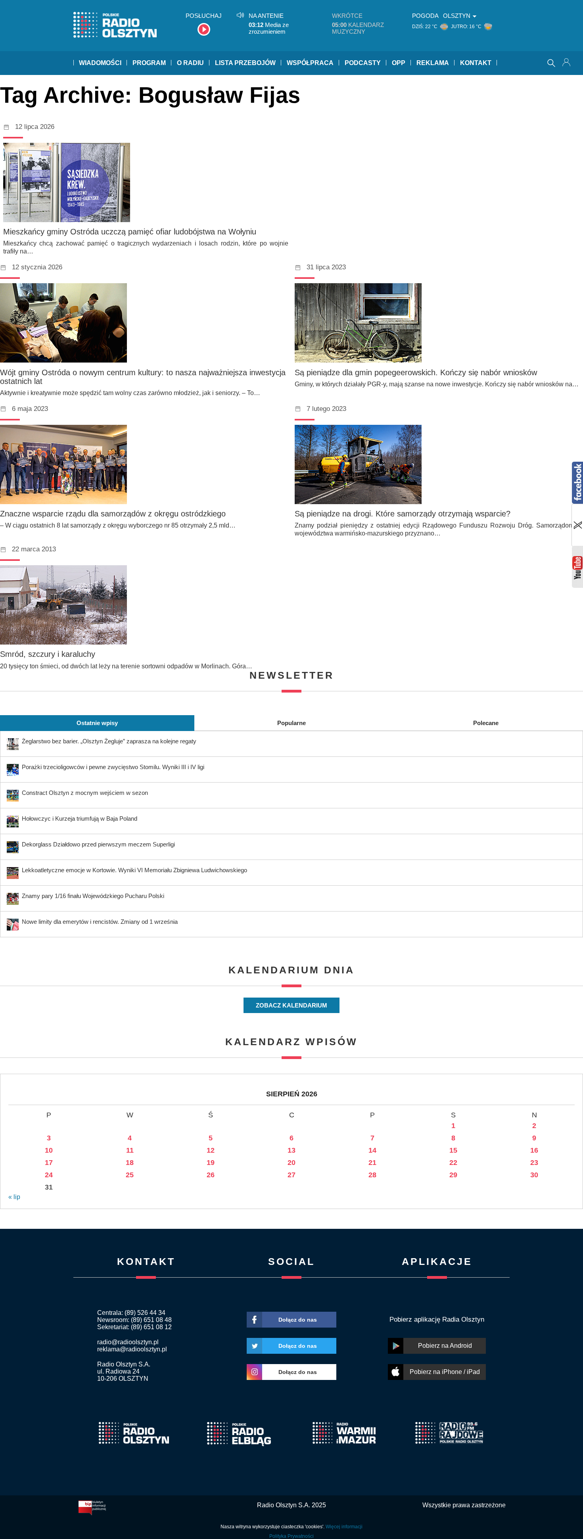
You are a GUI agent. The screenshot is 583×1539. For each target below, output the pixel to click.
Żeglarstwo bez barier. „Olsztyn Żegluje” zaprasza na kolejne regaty (109, 741)
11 (130, 1150)
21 (372, 1163)
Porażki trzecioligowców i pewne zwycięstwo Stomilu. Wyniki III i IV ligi (113, 767)
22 (453, 1163)
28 (372, 1175)
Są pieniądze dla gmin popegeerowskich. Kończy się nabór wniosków (416, 372)
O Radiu (190, 62)
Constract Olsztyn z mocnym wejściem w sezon (85, 792)
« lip (14, 1197)
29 (453, 1175)
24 (49, 1175)
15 (453, 1150)
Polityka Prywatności (291, 1536)
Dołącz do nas (297, 1319)
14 (372, 1150)
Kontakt (475, 62)
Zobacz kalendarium (291, 1005)
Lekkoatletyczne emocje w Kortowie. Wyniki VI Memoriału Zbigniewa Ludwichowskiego (134, 870)
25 (130, 1175)
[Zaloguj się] (567, 63)
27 (291, 1175)
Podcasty (363, 62)
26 (211, 1175)
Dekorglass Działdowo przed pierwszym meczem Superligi (98, 844)
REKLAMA (432, 62)
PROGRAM (149, 62)
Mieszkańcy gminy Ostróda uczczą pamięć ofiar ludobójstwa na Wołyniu (129, 231)
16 (534, 1150)
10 (49, 1150)
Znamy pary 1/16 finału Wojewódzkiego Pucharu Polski (93, 895)
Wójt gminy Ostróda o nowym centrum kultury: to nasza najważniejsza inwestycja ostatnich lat (143, 377)
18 (130, 1163)
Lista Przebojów (245, 62)
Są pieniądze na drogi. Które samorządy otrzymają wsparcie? (402, 513)
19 (211, 1163)
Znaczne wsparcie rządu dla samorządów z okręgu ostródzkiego (113, 513)
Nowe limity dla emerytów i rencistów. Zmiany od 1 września (100, 921)
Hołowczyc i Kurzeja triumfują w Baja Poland (79, 818)
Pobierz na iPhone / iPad (445, 1371)
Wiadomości (100, 62)
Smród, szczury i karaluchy (47, 654)
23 (534, 1163)
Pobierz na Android (445, 1345)
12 (211, 1150)
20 (291, 1163)
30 (534, 1175)
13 (291, 1150)
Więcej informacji (344, 1526)
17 (49, 1163)
